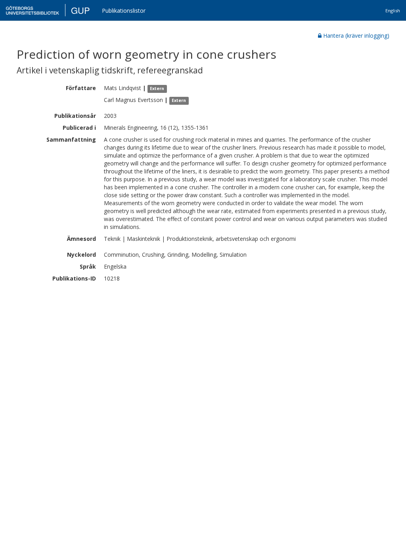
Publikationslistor (124, 10)
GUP (80, 10)
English (392, 10)
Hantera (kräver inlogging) (356, 35)
